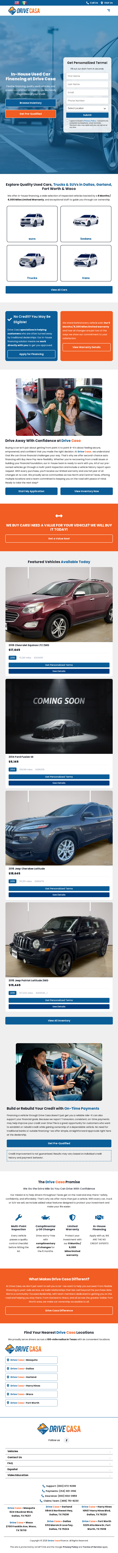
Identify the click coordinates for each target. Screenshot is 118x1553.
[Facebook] (67, 1440)
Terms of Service (92, 1547)
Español (12, 1469)
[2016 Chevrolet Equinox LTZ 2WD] (59, 621)
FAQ (10, 1463)
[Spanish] (24, 2)
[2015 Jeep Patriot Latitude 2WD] (59, 957)
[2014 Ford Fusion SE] (59, 733)
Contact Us (14, 1457)
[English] (16, 2)
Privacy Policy (90, 121)
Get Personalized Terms (59, 665)
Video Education (17, 1475)
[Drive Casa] (24, 11)
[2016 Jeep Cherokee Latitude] (59, 845)
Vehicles (12, 1451)
